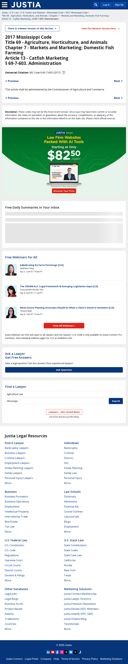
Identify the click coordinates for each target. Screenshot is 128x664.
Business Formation (16, 496)
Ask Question (64, 369)
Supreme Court (14, 560)
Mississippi (74, 111)
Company (46, 659)
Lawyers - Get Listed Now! (64, 411)
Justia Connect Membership (80, 594)
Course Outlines (73, 511)
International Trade (16, 516)
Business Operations (17, 501)
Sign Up (119, 4)
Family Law (70, 473)
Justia (5, 12)
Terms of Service (70, 659)
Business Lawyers (15, 453)
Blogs (67, 521)
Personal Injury (73, 478)
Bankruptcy (71, 448)
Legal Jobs (11, 594)
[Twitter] (75, 652)
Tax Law (9, 526)
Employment (12, 506)
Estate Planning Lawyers (19, 468)
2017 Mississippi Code (77, 12)
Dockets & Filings (15, 575)
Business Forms (14, 604)
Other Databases (16, 589)
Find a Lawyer (15, 386)
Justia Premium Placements (80, 604)
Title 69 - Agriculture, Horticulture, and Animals (24, 15)
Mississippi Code (55, 12)
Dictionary (70, 496)
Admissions (70, 501)
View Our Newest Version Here (99, 28)
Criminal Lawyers (15, 458)
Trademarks (12, 619)
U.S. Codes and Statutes (33, 12)
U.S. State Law (74, 540)
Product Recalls (13, 609)
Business (11, 492)
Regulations (12, 555)
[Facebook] (57, 652)
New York (69, 570)
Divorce (68, 458)
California (69, 560)
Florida (68, 565)
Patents (9, 614)
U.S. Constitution (14, 545)
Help (56, 659)
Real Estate (11, 521)
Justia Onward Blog (75, 619)
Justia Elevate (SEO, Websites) (81, 609)
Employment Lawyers (17, 463)
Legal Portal (31, 659)
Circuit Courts (13, 565)
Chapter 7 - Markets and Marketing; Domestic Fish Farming (78, 15)
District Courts (13, 570)
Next (117, 81)
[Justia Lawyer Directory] (80, 652)
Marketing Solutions (78, 589)
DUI (66, 463)
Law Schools (72, 492)
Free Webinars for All (21, 257)
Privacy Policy (90, 659)
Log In (106, 4)
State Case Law (73, 555)
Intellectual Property (17, 511)
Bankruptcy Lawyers (17, 448)
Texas (67, 575)
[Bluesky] (71, 652)
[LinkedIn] (48, 652)
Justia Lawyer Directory (77, 599)
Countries (10, 624)
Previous (13, 81)
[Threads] (66, 652)
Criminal (69, 453)
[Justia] (26, 5)
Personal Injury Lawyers (19, 478)
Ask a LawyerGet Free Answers (18, 356)
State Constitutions (75, 545)
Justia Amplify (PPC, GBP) (78, 614)
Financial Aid (71, 506)
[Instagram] (62, 652)
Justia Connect (14, 659)
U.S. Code (10, 550)
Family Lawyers (13, 473)
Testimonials (71, 624)
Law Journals (71, 516)
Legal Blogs (11, 599)
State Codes (71, 550)
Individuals (71, 443)
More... (8, 483)
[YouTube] (53, 652)
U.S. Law (14, 12)
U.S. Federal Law (16, 540)
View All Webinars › (64, 325)
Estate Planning (73, 468)
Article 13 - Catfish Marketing (16, 19)
